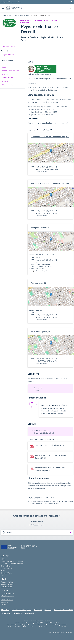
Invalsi (3, 570)
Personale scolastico (7, 584)
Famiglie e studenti (7, 582)
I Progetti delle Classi (7, 596)
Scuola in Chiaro (6, 566)
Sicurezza (48, 610)
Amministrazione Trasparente (21, 610)
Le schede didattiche (7, 593)
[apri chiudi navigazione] (3, 8)
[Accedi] (71, 2)
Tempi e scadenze (7, 78)
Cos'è (4, 67)
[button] (12, 60)
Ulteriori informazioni (9, 85)
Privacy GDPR (17, 613)
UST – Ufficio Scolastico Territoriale (12, 563)
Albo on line (5, 610)
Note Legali (38, 610)
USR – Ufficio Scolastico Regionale (12, 561)
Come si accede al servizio (10, 70)
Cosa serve (5, 74)
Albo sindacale (29, 613)
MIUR (3, 559)
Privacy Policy (5, 613)
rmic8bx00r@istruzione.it (43, 264)
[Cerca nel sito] (69, 8)
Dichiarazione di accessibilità (63, 610)
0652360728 (44, 430)
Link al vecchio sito (7, 600)
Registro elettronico (8, 55)
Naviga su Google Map (42, 171)
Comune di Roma (6, 573)
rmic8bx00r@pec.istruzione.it (44, 266)
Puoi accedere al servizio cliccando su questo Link (48, 123)
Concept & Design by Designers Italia (61, 632)
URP (2, 575)
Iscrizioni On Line (6, 568)
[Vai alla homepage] (8, 8)
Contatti (5, 81)
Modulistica (4, 602)
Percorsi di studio (6, 586)
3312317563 (40, 268)
